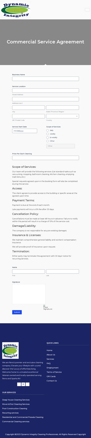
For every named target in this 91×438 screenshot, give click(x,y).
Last (47, 275)
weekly (52, 134)
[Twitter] (23, 384)
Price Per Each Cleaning (22, 154)
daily (51, 130)
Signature (16, 282)
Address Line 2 (17, 103)
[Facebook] (19, 384)
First (13, 275)
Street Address (17, 94)
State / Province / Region (55, 112)
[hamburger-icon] (87, 9)
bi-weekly (53, 137)
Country (49, 120)
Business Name (18, 75)
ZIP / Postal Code (18, 120)
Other (52, 141)
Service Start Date (19, 127)
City (13, 112)
